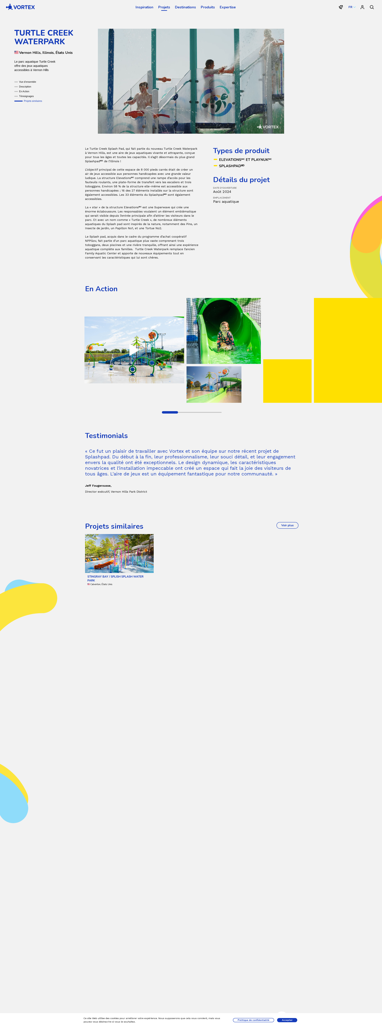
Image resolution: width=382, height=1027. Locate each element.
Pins (189, 224)
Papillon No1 (124, 228)
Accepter (287, 1020)
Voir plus (289, 525)
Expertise (228, 7)
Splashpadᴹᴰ (231, 166)
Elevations (125, 178)
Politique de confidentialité (253, 1020)
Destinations (185, 7)
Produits (208, 7)
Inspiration (144, 7)
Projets (164, 7)
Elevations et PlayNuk (245, 159)
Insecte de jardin (97, 228)
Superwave (162, 207)
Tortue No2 (153, 228)
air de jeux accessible (100, 174)
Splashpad (158, 194)
